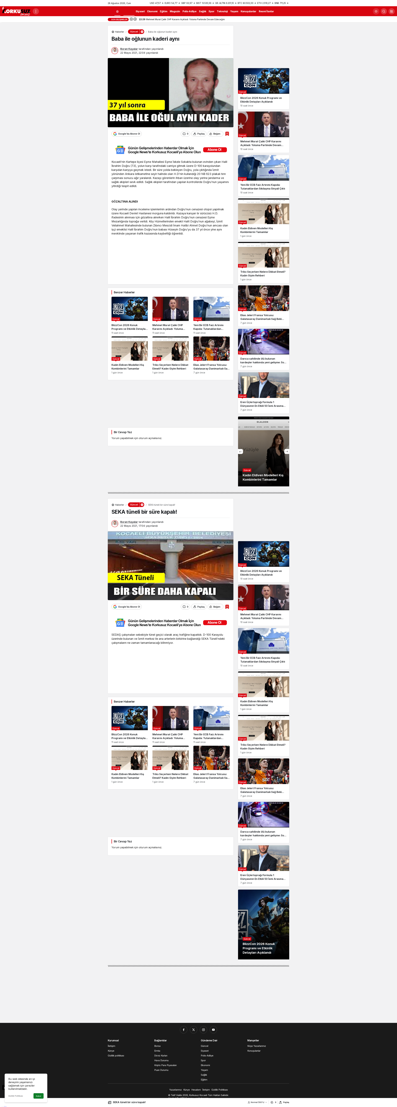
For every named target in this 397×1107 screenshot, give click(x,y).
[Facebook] (183, 1029)
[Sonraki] (135, 19)
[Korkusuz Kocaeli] (16, 11)
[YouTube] (213, 1029)
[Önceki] (131, 19)
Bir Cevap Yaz (123, 432)
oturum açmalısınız (150, 438)
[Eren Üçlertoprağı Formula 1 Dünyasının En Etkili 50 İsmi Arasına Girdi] (263, 392)
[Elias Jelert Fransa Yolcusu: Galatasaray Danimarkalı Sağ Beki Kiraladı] (211, 355)
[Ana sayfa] (117, 11)
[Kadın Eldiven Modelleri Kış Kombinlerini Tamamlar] (130, 355)
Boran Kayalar (129, 48)
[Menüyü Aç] (36, 11)
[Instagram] (203, 1029)
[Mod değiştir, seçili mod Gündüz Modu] (376, 11)
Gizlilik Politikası (15, 1096)
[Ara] (384, 11)
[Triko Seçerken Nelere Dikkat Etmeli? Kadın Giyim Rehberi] (170, 355)
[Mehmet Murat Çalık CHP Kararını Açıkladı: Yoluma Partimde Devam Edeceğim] (170, 315)
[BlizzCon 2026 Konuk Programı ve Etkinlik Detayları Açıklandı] (130, 315)
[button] (391, 11)
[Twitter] (193, 1029)
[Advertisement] (170, 258)
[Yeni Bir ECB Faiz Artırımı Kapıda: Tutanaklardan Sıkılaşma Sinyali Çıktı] (211, 315)
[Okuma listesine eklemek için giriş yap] (227, 133)
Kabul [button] (38, 1096)
